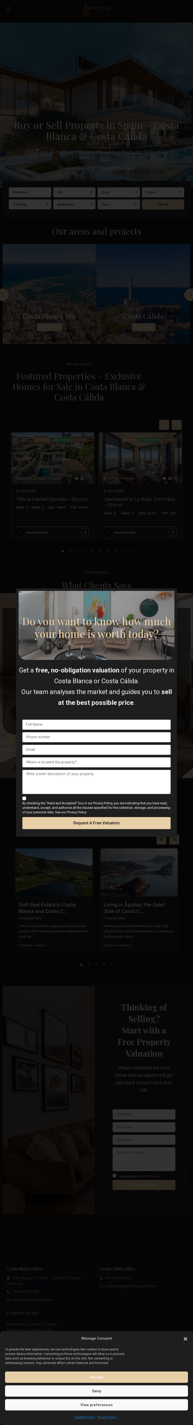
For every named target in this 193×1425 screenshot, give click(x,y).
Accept (96, 1377)
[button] (185, 1338)
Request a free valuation (96, 823)
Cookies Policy (84, 1417)
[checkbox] (24, 798)
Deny (96, 1391)
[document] (96, 712)
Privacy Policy (106, 1417)
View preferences (96, 1405)
